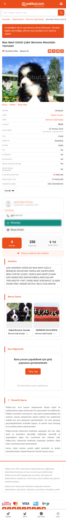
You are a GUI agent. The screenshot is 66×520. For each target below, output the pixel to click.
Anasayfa (6, 19)
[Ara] (61, 13)
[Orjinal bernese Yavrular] (19, 315)
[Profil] (61, 4)
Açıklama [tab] (12, 261)
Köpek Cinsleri (57, 115)
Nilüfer (13, 105)
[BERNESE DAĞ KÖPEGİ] (46, 315)
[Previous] (6, 79)
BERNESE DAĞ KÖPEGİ (46, 330)
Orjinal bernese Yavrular (19, 330)
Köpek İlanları (18, 19)
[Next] (60, 79)
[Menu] (5, 4)
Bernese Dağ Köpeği (35, 19)
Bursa (4, 105)
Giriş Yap (33, 371)
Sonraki (7, 191)
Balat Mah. (23, 105)
